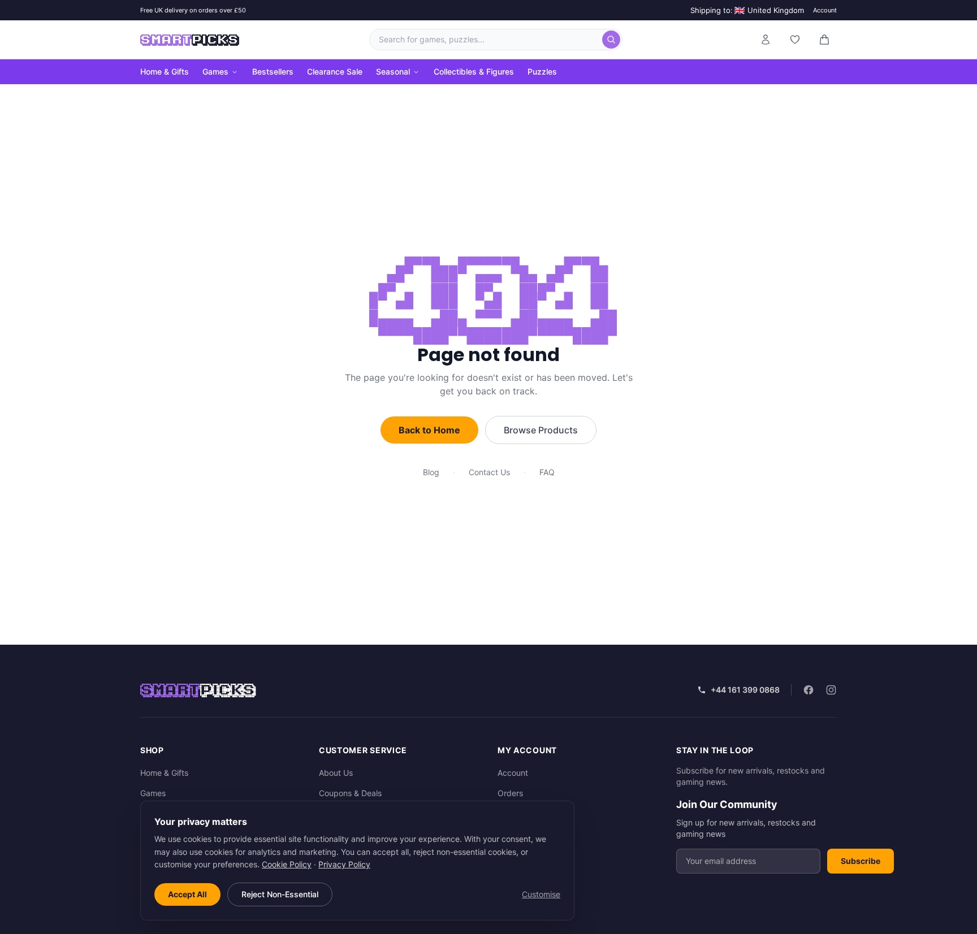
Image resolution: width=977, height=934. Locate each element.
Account (825, 10)
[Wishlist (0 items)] (795, 39)
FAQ (547, 472)
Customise (541, 894)
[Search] (611, 40)
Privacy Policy (344, 864)
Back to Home (429, 430)
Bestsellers (272, 71)
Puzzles (542, 71)
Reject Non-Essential (279, 894)
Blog (431, 472)
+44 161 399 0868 (745, 689)
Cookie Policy (287, 864)
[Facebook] (808, 690)
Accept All (187, 894)
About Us (336, 772)
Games (215, 71)
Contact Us (489, 472)
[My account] (765, 39)
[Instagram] (831, 690)
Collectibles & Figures (474, 71)
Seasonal (393, 71)
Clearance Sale (334, 71)
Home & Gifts (164, 71)
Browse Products (541, 430)
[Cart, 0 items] (824, 39)
